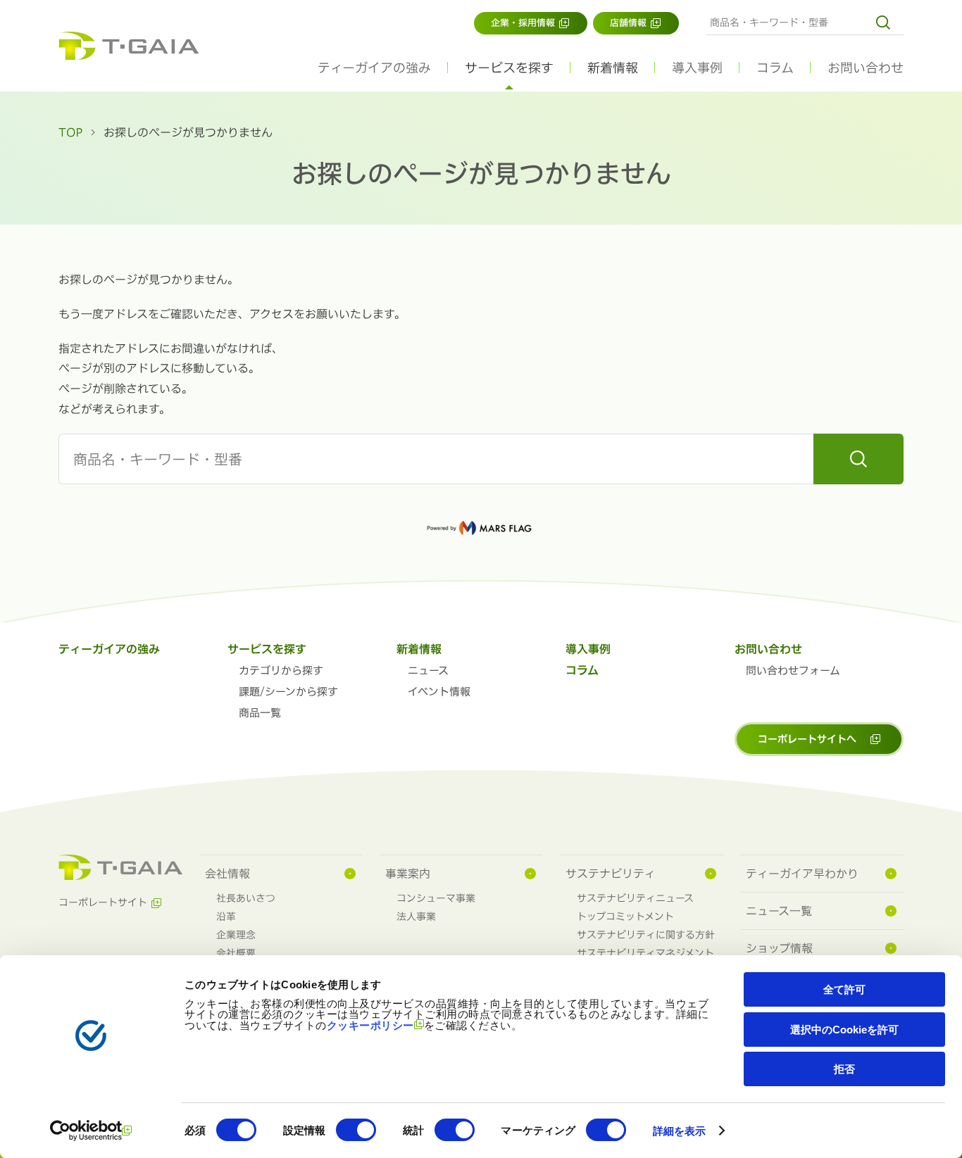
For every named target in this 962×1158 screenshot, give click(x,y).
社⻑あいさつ (245, 898)
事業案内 (407, 873)
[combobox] (805, 22)
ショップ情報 (779, 948)
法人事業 (416, 916)
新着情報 (419, 649)
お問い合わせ (865, 67)
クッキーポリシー (370, 1025)
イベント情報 (439, 691)
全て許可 (844, 989)
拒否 (844, 1069)
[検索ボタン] (888, 22)
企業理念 (236, 935)
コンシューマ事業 (435, 898)
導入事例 (697, 67)
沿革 (226, 916)
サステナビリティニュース (635, 898)
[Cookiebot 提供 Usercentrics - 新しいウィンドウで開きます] (91, 1130)
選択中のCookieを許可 (844, 1030)
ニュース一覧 (779, 911)
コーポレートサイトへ (807, 739)
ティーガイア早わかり (802, 873)
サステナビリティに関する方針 (646, 935)
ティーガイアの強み (374, 67)
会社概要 (236, 953)
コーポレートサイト (102, 902)
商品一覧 (260, 712)
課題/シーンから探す (288, 691)
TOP (70, 132)
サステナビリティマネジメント (645, 953)
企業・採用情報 (523, 22)
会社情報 (227, 873)
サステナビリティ (611, 873)
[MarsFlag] (481, 528)
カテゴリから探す (281, 670)
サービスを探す (266, 649)
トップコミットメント (625, 916)
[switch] (356, 1130)
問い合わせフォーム (793, 670)
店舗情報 (628, 22)
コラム (775, 67)
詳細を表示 (679, 1131)
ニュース (428, 670)
